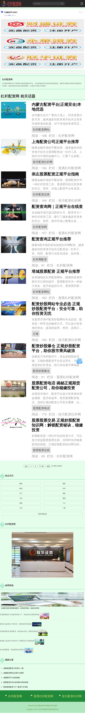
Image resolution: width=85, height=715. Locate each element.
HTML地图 (53, 705)
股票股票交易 (41, 450)
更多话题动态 (42, 514)
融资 (20, 483)
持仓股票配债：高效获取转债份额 (11, 649)
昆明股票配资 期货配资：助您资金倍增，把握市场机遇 (19, 631)
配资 (20, 488)
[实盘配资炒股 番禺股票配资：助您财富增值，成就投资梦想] (42, 599)
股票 (64, 483)
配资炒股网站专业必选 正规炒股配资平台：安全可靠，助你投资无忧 (57, 308)
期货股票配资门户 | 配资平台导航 (15, 687)
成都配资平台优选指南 (11, 677)
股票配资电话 (41, 408)
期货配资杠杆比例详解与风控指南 (15, 682)
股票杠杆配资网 (43, 696)
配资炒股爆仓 (41, 371)
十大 (64, 503)
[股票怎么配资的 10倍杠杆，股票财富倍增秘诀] (36, 624)
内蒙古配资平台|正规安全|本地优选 (56, 106)
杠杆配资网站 (41, 129)
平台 (20, 498)
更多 (80, 12)
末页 (48, 466)
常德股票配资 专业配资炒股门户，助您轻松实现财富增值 (19, 614)
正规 (35, 334)
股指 (64, 498)
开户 (20, 493)
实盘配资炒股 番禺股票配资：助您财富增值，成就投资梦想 (20, 608)
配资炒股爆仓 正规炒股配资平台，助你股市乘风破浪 (56, 348)
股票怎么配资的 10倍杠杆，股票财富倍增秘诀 (16, 624)
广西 (64, 508)
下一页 (41, 466)
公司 (20, 508)
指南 (64, 493)
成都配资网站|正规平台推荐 (13, 673)
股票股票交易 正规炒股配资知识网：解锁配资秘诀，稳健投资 (57, 424)
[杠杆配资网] (11, 3)
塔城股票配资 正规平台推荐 (56, 271)
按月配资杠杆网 (42, 162)
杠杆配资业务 (41, 194)
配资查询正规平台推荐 (51, 239)
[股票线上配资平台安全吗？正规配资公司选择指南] (39, 642)
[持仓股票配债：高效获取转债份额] (28, 650)
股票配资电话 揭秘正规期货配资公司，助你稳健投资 (56, 385)
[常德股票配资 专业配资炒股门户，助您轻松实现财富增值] (44, 616)
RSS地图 (47, 705)
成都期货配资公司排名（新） (14, 668)
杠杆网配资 (40, 259)
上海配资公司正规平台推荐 (55, 141)
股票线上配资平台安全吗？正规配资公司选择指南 (17, 641)
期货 (20, 503)
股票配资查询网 (47, 709)
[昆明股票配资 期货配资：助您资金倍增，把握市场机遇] (43, 633)
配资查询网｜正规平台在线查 (57, 206)
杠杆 (64, 488)
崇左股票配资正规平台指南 (55, 174)
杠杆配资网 (40, 227)
